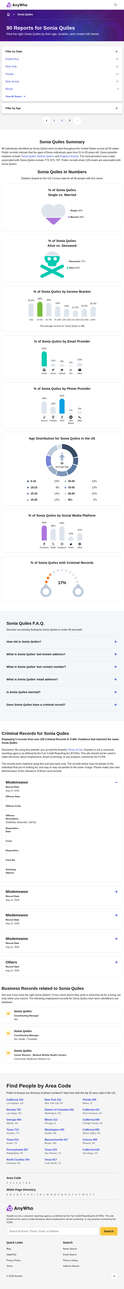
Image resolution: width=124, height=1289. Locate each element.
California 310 (14, 1099)
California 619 (91, 1149)
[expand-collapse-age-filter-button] (70, 108)
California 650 (91, 1129)
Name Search (70, 1248)
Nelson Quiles (45, 156)
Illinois (9, 89)
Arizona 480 (90, 1139)
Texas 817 (51, 1159)
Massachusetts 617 (56, 1139)
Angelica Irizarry (69, 156)
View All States (13, 96)
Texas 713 (12, 1129)
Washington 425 (54, 1129)
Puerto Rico (12, 59)
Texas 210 (51, 1149)
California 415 (91, 1109)
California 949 (91, 1119)
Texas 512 (12, 1139)
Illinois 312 (51, 1119)
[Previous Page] (46, 120)
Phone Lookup (70, 1260)
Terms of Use (75, 749)
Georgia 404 (13, 1119)
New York (11, 66)
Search (109, 1231)
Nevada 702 (13, 1109)
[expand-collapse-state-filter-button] (71, 52)
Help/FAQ (11, 1254)
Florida (9, 74)
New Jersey (12, 81)
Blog (8, 1248)
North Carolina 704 (17, 1159)
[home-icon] (8, 14)
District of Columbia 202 (59, 1109)
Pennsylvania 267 (17, 1149)
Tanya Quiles (28, 156)
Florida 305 (89, 1099)
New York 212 (53, 1099)
